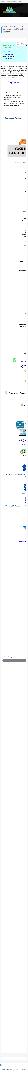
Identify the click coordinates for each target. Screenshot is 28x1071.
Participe (8, 1)
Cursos (3, 1)
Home (4, 26)
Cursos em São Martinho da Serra (16, 26)
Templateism (17, 1069)
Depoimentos (14, 1)
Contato (20, 1)
